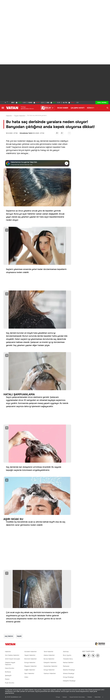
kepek (19, 636)
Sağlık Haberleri (29, 670)
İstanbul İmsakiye (69, 670)
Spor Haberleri (29, 673)
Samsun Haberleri (50, 673)
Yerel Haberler (48, 651)
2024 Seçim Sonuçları (12, 659)
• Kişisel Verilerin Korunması (77, 697)
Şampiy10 (8, 675)
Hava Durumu (9, 668)
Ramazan (66, 666)
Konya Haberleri (49, 670)
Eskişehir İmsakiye (69, 681)
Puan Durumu (9, 683)
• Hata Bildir (97, 697)
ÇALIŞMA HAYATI (77, 108)
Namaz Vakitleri (68, 662)
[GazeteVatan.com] (10, 644)
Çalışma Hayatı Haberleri (10, 663)
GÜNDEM (90, 108)
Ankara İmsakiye (68, 673)
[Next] (84, 655)
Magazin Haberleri (30, 666)
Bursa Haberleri (49, 659)
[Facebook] (89, 655)
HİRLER (47, 108)
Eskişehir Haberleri (50, 662)
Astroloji (66, 651)
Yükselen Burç (68, 659)
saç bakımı (9, 636)
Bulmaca (8, 672)
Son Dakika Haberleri (12, 655)
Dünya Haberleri (29, 662)
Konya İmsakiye (68, 677)
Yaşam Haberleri (19, 116)
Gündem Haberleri (30, 651)
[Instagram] (98, 655)
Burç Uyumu (67, 655)
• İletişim (64, 697)
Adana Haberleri (49, 655)
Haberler (9, 116)
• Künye (57, 697)
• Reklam (89, 697)
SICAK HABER (62, 108)
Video (26, 677)
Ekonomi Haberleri (30, 659)
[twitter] (93, 655)
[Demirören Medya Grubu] (100, 644)
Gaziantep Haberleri (50, 666)
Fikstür (7, 679)
